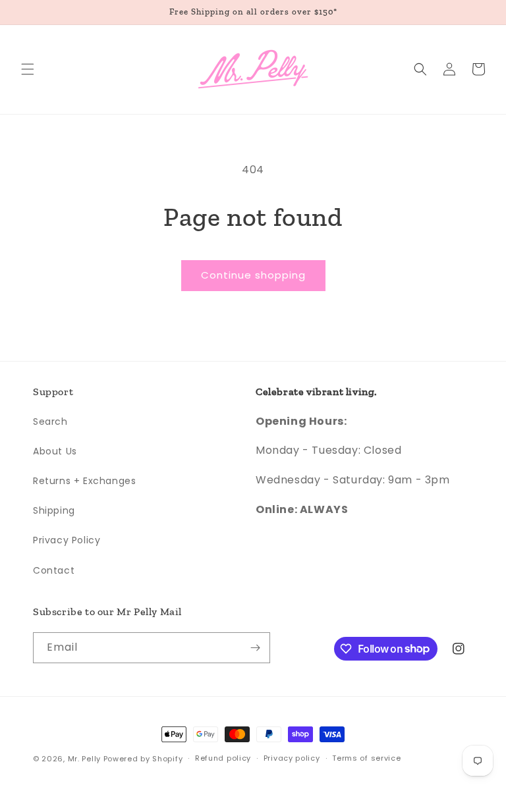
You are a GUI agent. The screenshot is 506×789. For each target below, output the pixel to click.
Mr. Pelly (84, 758)
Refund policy (223, 758)
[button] (27, 69)
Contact (53, 570)
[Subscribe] (254, 647)
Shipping (54, 510)
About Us (55, 451)
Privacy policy (292, 758)
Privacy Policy (66, 540)
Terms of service (366, 758)
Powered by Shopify (143, 758)
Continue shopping (253, 275)
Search (50, 421)
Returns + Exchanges (84, 480)
